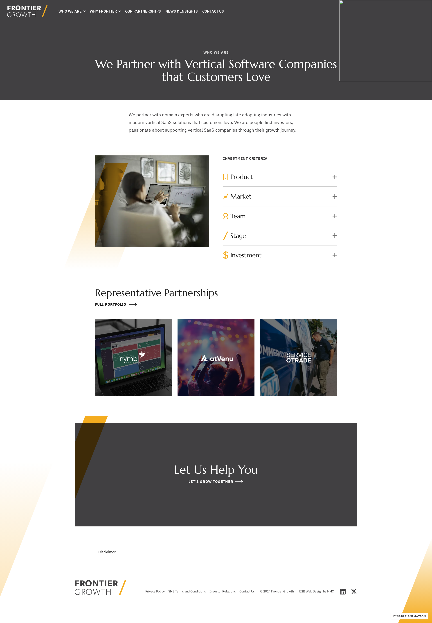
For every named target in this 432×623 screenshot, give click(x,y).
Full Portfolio (110, 305)
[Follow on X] (354, 591)
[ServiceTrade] (298, 357)
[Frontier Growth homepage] (27, 11)
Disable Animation (409, 616)
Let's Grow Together (211, 481)
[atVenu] (216, 357)
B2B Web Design (310, 591)
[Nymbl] (133, 357)
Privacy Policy (155, 591)
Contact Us (247, 591)
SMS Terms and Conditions (187, 591)
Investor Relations (222, 591)
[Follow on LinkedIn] (342, 591)
